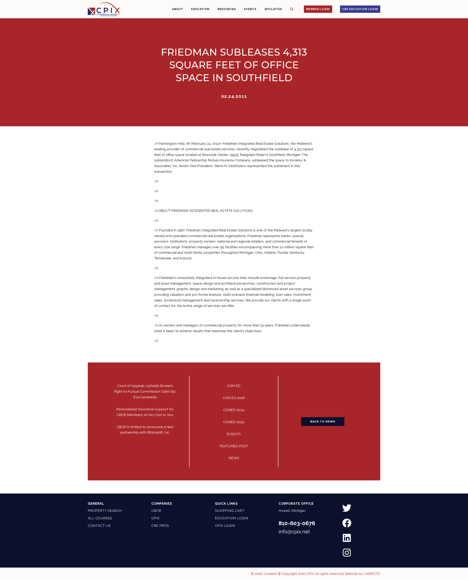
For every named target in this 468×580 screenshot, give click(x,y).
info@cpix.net (294, 531)
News (234, 458)
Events (234, 434)
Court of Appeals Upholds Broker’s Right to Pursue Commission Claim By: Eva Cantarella (145, 391)
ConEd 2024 (233, 410)
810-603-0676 (297, 523)
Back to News (322, 421)
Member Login (318, 9)
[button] (292, 9)
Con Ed (233, 386)
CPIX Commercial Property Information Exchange (104, 9)
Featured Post (234, 446)
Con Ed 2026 (234, 398)
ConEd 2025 (233, 422)
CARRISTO (372, 574)
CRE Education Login (360, 9)
